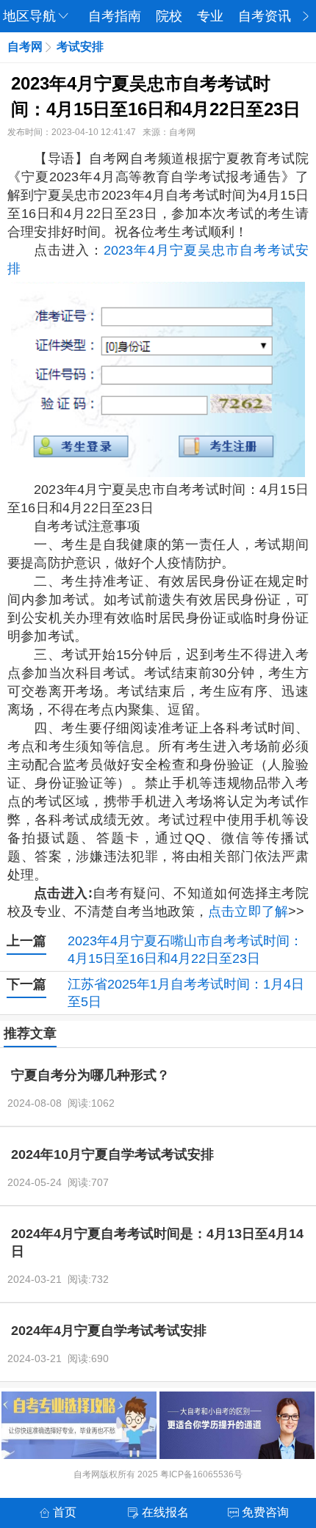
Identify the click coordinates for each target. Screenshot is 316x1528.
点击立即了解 (248, 911)
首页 (64, 1512)
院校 (169, 16)
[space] (158, 379)
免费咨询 (265, 1512)
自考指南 (114, 16)
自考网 (25, 46)
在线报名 (165, 1512)
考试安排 (80, 46)
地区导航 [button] (29, 16)
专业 (210, 16)
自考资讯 (264, 16)
